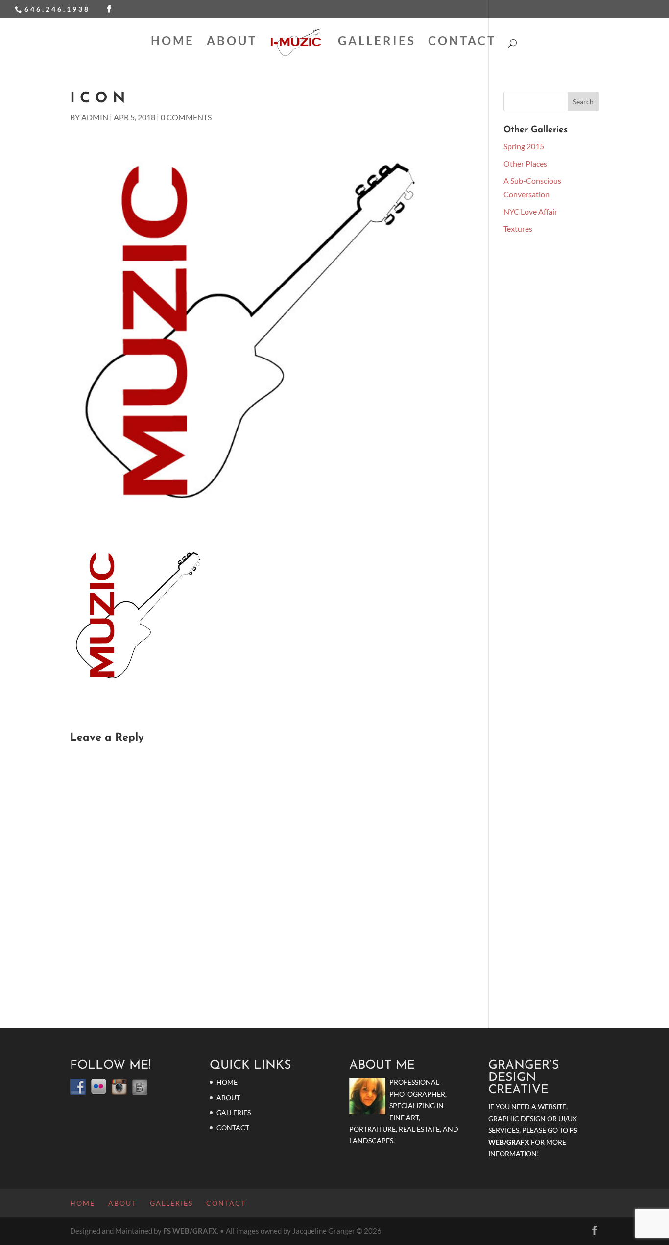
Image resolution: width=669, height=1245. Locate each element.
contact (462, 42)
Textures (517, 228)
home (172, 42)
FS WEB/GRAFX (190, 1230)
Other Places (525, 163)
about (232, 42)
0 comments (186, 116)
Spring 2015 (523, 146)
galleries (377, 42)
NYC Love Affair (530, 211)
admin (94, 116)
